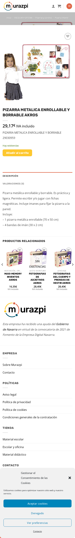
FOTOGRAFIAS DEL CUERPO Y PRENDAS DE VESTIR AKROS (61, 278)
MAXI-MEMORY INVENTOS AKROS (13, 276)
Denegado (37, 513)
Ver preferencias (37, 523)
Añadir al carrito (17, 152)
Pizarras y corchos (43, 17)
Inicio (9, 17)
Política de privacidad (17, 402)
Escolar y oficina (13, 447)
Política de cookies (15, 410)
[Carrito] (59, 6)
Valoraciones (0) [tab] (13, 183)
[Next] (72, 271)
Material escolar (13, 439)
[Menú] (69, 6)
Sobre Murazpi (12, 365)
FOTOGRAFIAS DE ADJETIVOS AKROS (37, 278)
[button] (70, 478)
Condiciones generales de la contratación (30, 417)
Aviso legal (9, 394)
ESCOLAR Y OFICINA (23, 17)
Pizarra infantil (61, 17)
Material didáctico (14, 454)
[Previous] (2, 271)
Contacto (37, 531)
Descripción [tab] (10, 176)
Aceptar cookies (38, 503)
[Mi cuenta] (53, 6)
